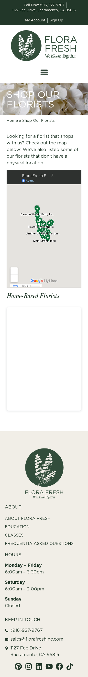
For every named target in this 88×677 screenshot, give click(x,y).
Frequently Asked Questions (39, 543)
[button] (44, 72)
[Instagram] (28, 666)
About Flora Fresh (27, 518)
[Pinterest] (18, 666)
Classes (14, 535)
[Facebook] (59, 666)
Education (17, 526)
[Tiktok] (69, 666)
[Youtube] (49, 666)
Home (12, 120)
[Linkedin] (39, 666)
